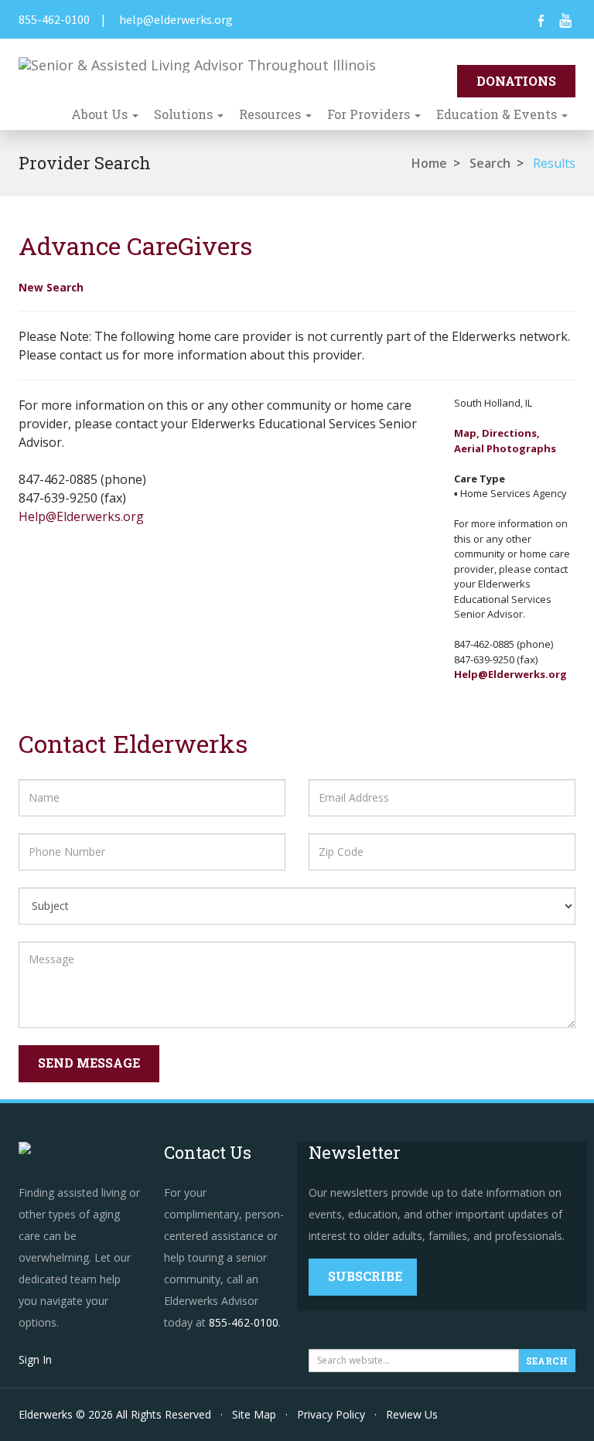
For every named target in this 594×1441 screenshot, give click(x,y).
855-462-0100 (54, 19)
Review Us (412, 1414)
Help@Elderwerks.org (81, 516)
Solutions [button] (185, 114)
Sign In (35, 1359)
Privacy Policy (331, 1414)
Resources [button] (271, 114)
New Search (51, 287)
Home (429, 163)
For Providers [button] (370, 114)
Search (489, 163)
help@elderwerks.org (176, 19)
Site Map (254, 1414)
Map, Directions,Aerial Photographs (505, 440)
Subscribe (365, 1276)
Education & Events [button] (498, 114)
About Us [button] (101, 114)
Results (554, 163)
